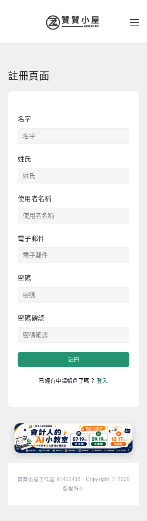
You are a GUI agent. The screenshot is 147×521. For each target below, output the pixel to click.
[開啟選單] (134, 22)
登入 (102, 381)
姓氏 (24, 159)
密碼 (24, 278)
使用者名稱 (35, 199)
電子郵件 (31, 239)
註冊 (73, 359)
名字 (24, 119)
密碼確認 (31, 318)
